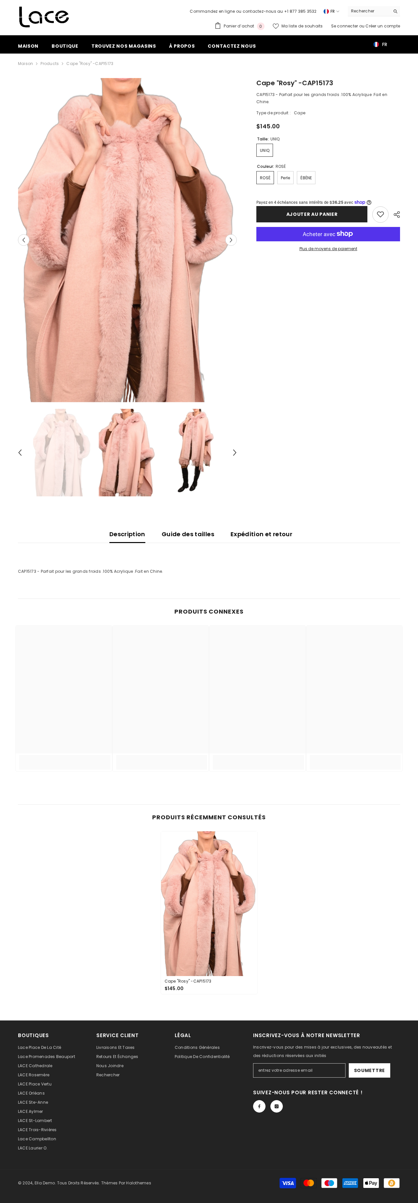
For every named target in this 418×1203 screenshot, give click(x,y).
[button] (23, 240)
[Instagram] (276, 1106)
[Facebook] (259, 1106)
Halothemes (138, 1183)
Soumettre (369, 1070)
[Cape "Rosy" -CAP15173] (209, 903)
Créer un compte (382, 26)
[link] (64, 758)
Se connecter (345, 26)
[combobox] (369, 11)
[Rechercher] (374, 11)
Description (127, 534)
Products (49, 63)
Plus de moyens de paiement (328, 248)
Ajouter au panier (312, 214)
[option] (127, 240)
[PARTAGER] (394, 214)
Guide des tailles (188, 534)
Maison (25, 63)
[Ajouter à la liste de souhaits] (380, 214)
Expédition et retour (261, 534)
